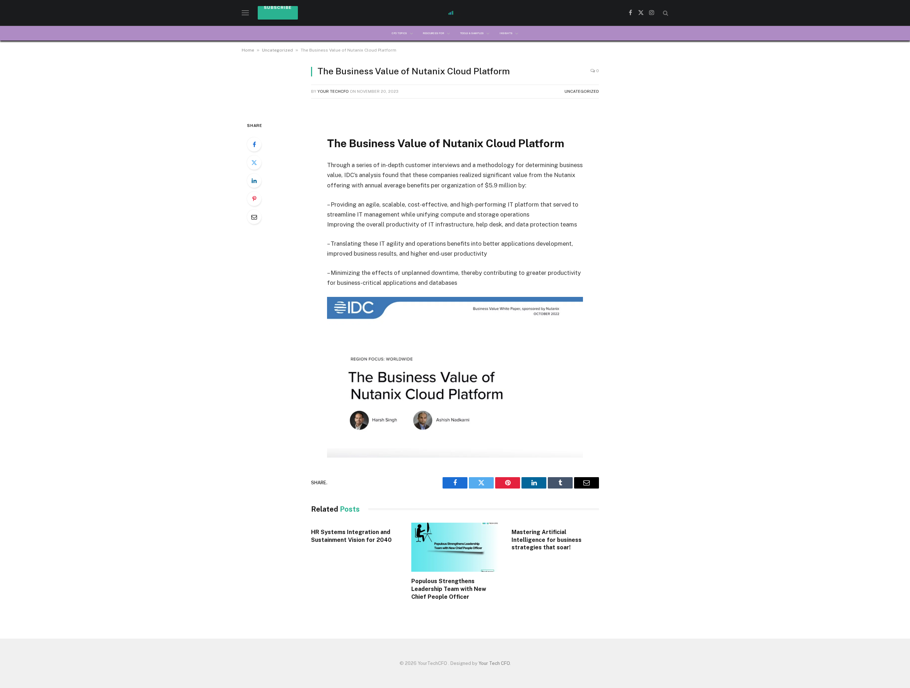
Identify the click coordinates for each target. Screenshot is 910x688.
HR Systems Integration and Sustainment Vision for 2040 (352, 536)
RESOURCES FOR (433, 33)
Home (248, 50)
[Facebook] (254, 144)
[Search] (665, 13)
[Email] (254, 217)
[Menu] (245, 13)
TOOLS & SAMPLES (472, 33)
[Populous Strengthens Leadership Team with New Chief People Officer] (455, 547)
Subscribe (278, 8)
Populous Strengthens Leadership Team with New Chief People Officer (448, 589)
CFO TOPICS (399, 33)
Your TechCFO (333, 91)
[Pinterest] (254, 199)
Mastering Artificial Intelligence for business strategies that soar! (547, 540)
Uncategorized (277, 50)
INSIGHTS (505, 33)
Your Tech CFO (494, 663)
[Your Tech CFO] (455, 13)
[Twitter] (254, 162)
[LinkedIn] (254, 181)
